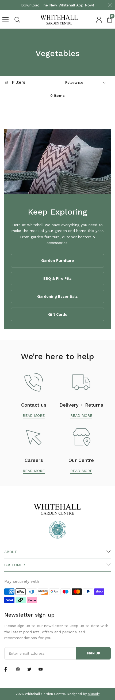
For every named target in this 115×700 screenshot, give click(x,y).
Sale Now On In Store (90, 5)
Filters (18, 82)
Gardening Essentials (57, 296)
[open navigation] (5, 20)
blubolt (93, 694)
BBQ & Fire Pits (57, 278)
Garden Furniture (57, 260)
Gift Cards (57, 314)
